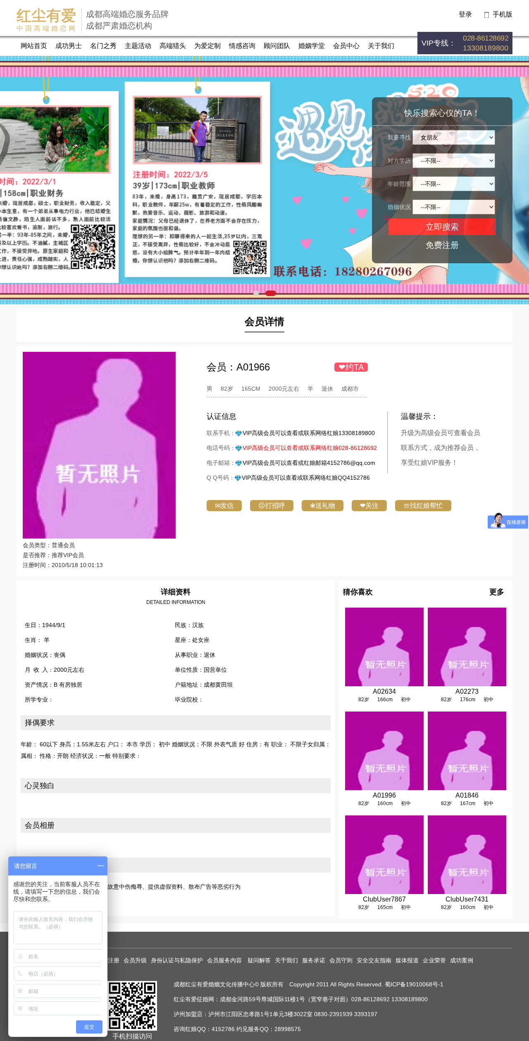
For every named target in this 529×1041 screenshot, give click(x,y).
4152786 (223, 1029)
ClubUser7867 (384, 899)
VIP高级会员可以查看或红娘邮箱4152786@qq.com (309, 462)
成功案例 (461, 960)
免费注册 (442, 245)
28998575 (287, 1029)
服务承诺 (313, 960)
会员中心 (346, 45)
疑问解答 (259, 960)
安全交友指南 (374, 960)
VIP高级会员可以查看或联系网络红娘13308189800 (309, 433)
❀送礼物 (322, 505)
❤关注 (369, 505)
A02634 (384, 691)
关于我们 (381, 45)
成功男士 (68, 45)
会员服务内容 (225, 960)
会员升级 (135, 960)
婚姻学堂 (311, 45)
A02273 (467, 691)
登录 (465, 14)
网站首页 (34, 45)
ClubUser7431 (467, 899)
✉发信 (224, 505)
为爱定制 (207, 45)
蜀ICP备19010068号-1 (414, 984)
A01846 (467, 795)
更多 (496, 592)
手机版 (502, 14)
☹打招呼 (271, 505)
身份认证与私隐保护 (177, 960)
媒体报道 (407, 960)
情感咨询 (242, 45)
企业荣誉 (434, 960)
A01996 (384, 795)
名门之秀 (103, 45)
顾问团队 (277, 45)
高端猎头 (173, 45)
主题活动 (138, 45)
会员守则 (341, 960)
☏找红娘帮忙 (423, 505)
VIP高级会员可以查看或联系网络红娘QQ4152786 (306, 477)
